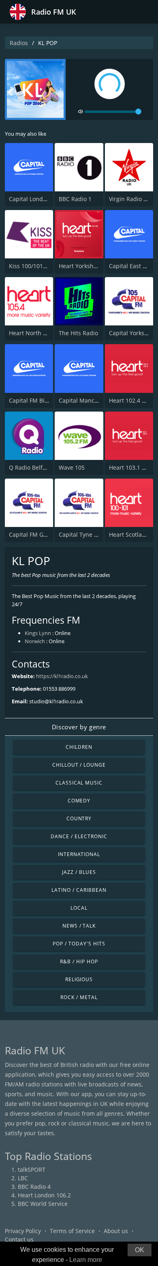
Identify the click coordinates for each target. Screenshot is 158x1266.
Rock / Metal (79, 997)
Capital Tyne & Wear (86, 534)
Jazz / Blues (79, 872)
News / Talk (79, 925)
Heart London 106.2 (44, 1195)
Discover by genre (79, 727)
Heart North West (32, 333)
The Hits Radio (78, 333)
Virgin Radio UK (130, 199)
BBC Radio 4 (34, 1186)
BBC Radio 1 (75, 199)
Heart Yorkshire (80, 266)
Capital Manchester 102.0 (93, 400)
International (79, 854)
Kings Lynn (38, 633)
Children (79, 747)
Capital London (29, 199)
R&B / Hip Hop (79, 961)
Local (79, 907)
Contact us (19, 1239)
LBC (23, 1178)
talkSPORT (31, 1169)
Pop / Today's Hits (79, 943)
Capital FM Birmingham (41, 400)
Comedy (79, 800)
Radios (19, 43)
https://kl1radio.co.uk (62, 676)
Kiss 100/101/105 (32, 266)
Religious (79, 979)
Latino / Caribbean (78, 890)
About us (116, 1231)
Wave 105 (72, 467)
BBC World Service (43, 1203)
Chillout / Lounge (79, 764)
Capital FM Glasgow (35, 534)
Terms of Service (72, 1231)
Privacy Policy (23, 1231)
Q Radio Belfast (30, 467)
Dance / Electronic (79, 836)
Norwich (35, 641)
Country (79, 818)
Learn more (85, 1259)
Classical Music (79, 782)
